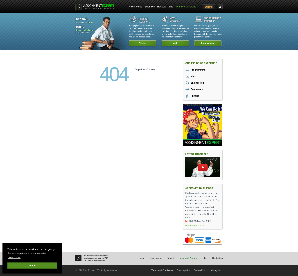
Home (141, 258)
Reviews (161, 6)
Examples (149, 6)
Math (193, 76)
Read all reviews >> (195, 225)
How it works (135, 6)
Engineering (197, 82)
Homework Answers (186, 6)
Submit (208, 6)
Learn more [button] (14, 257)
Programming (197, 69)
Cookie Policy (200, 270)
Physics (194, 95)
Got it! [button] (32, 265)
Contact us (217, 258)
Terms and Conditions (162, 270)
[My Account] (220, 6)
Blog (171, 6)
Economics (196, 89)
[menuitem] (135, 7)
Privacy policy (183, 270)
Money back (217, 270)
